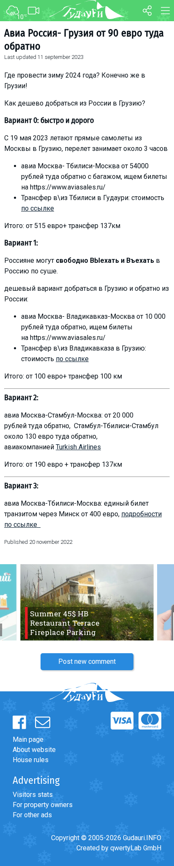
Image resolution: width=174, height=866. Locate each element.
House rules (31, 760)
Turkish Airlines (78, 447)
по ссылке (37, 208)
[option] (87, 602)
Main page (28, 739)
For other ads (32, 815)
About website (34, 750)
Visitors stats (33, 795)
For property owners (43, 805)
